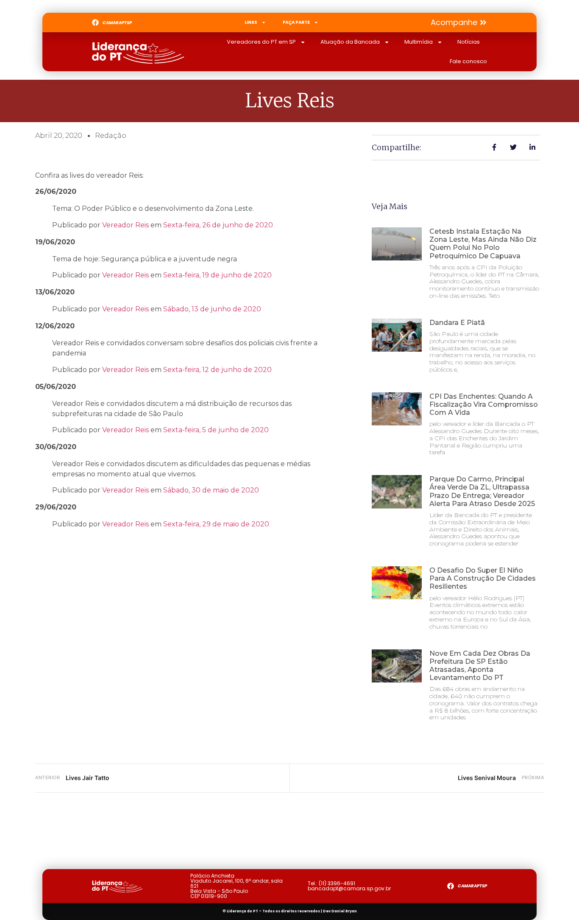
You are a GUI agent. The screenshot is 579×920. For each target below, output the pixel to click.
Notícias (468, 42)
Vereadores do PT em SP (261, 42)
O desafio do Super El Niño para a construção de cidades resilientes (482, 578)
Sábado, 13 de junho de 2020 (212, 309)
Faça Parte (296, 22)
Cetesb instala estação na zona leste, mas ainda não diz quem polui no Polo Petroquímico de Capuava (483, 243)
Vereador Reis (125, 225)
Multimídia (418, 42)
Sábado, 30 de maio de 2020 (211, 490)
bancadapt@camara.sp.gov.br (349, 888)
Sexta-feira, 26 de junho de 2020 (218, 225)
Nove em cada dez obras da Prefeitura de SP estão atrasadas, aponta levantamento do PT (479, 665)
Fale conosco (468, 61)
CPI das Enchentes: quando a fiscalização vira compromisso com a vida (483, 404)
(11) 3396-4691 (337, 883)
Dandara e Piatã (457, 323)
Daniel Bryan (344, 911)
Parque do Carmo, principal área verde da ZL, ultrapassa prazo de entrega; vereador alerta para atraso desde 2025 (482, 491)
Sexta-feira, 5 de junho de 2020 (216, 430)
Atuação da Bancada (350, 42)
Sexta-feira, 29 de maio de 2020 (216, 524)
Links (251, 22)
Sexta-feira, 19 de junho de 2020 (217, 275)
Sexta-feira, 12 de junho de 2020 (217, 370)
